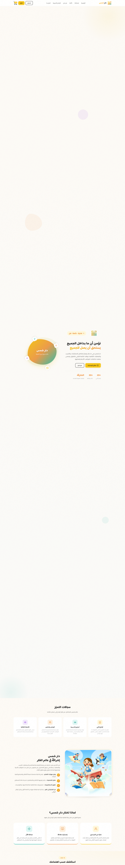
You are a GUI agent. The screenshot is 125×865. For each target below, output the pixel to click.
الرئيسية (83, 3)
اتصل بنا (48, 3)
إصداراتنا (77, 3)
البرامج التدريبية (57, 3)
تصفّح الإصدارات (92, 365)
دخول (21, 3)
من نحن (65, 3)
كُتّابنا (70, 3)
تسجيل (29, 3)
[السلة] (15, 3)
